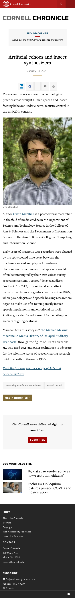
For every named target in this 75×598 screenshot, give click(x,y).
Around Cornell (37, 33)
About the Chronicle (13, 518)
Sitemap (7, 522)
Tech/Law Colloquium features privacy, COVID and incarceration (49, 487)
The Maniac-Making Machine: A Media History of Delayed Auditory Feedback (35, 336)
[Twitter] (60, 594)
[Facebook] (53, 594)
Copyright (8, 527)
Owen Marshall (23, 214)
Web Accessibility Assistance (17, 531)
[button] (37, 161)
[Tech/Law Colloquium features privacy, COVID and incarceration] (12, 487)
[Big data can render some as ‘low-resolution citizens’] (12, 474)
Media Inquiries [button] (17, 398)
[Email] (68, 594)
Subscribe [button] (37, 440)
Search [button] (61, 4)
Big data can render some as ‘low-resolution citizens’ (49, 473)
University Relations (13, 536)
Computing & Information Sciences (23, 385)
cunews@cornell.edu (13, 562)
